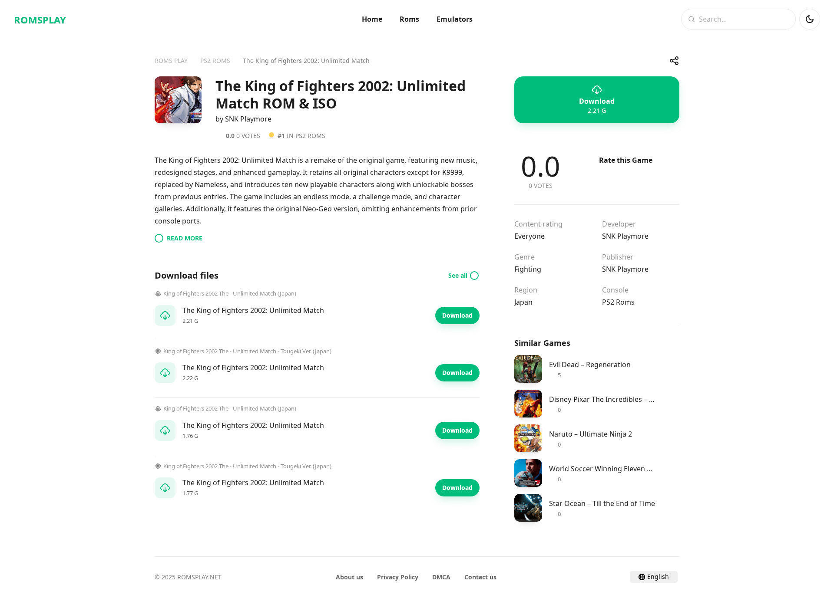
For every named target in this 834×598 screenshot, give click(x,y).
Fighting (527, 269)
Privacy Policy (397, 577)
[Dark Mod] (809, 19)
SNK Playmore (625, 236)
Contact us (480, 577)
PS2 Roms (618, 302)
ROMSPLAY (40, 19)
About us (349, 577)
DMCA (441, 577)
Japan (523, 302)
